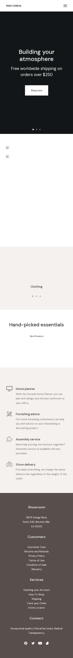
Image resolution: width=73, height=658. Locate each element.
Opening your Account (36, 590)
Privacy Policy (37, 556)
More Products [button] (36, 336)
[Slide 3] (40, 129)
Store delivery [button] (25, 464)
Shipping (36, 599)
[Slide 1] (33, 129)
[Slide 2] (36, 129)
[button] (65, 6)
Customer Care (37, 547)
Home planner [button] (25, 389)
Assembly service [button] (28, 439)
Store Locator (36, 607)
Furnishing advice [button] (28, 414)
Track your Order (36, 603)
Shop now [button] (20, 90)
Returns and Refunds (36, 551)
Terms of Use (36, 560)
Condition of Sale (36, 565)
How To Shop (36, 594)
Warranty (36, 569)
